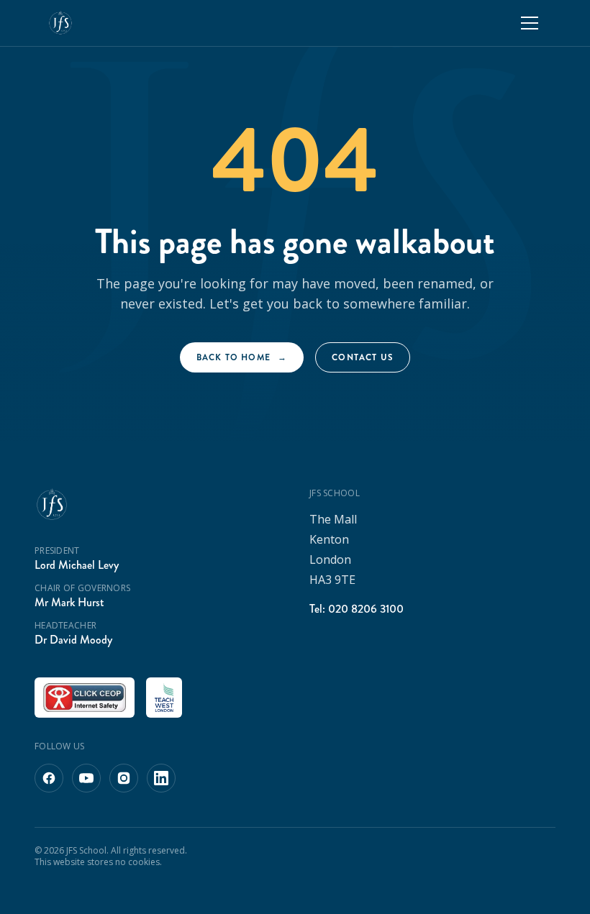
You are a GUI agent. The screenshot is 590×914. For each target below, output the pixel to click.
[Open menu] (530, 23)
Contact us (363, 357)
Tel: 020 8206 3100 (356, 608)
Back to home (242, 357)
